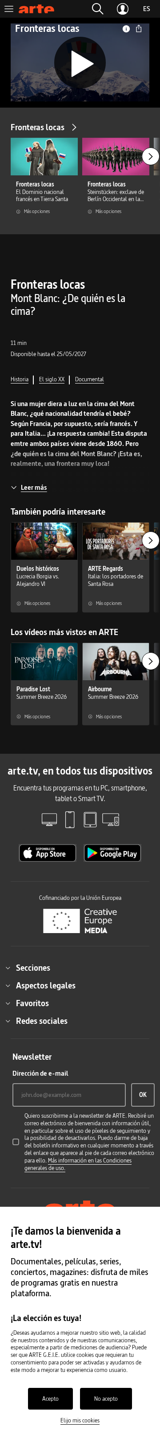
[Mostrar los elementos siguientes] (151, 156)
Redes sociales (42, 1020)
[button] (97, 9)
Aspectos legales (46, 985)
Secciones (33, 967)
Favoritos (32, 1003)
